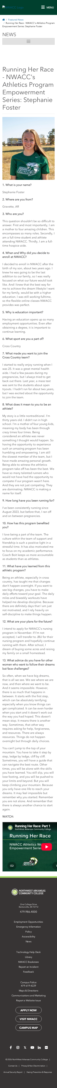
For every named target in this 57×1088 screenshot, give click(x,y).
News (29, 941)
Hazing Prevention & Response (39, 1072)
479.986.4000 (28, 911)
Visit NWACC (28, 1019)
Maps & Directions (28, 990)
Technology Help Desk (28, 952)
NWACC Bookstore (28, 962)
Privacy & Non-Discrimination (33, 1066)
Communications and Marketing (29, 995)
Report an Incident (28, 966)
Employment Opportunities (28, 921)
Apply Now (28, 1010)
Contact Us (12, 1066)
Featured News (15, 19)
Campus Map (28, 1027)
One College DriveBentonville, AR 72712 (28, 905)
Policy (28, 931)
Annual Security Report (12, 1072)
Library (28, 957)
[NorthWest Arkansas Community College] (28, 892)
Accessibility (28, 936)
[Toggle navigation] (28, 41)
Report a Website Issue (28, 1000)
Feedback (28, 971)
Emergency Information (28, 926)
